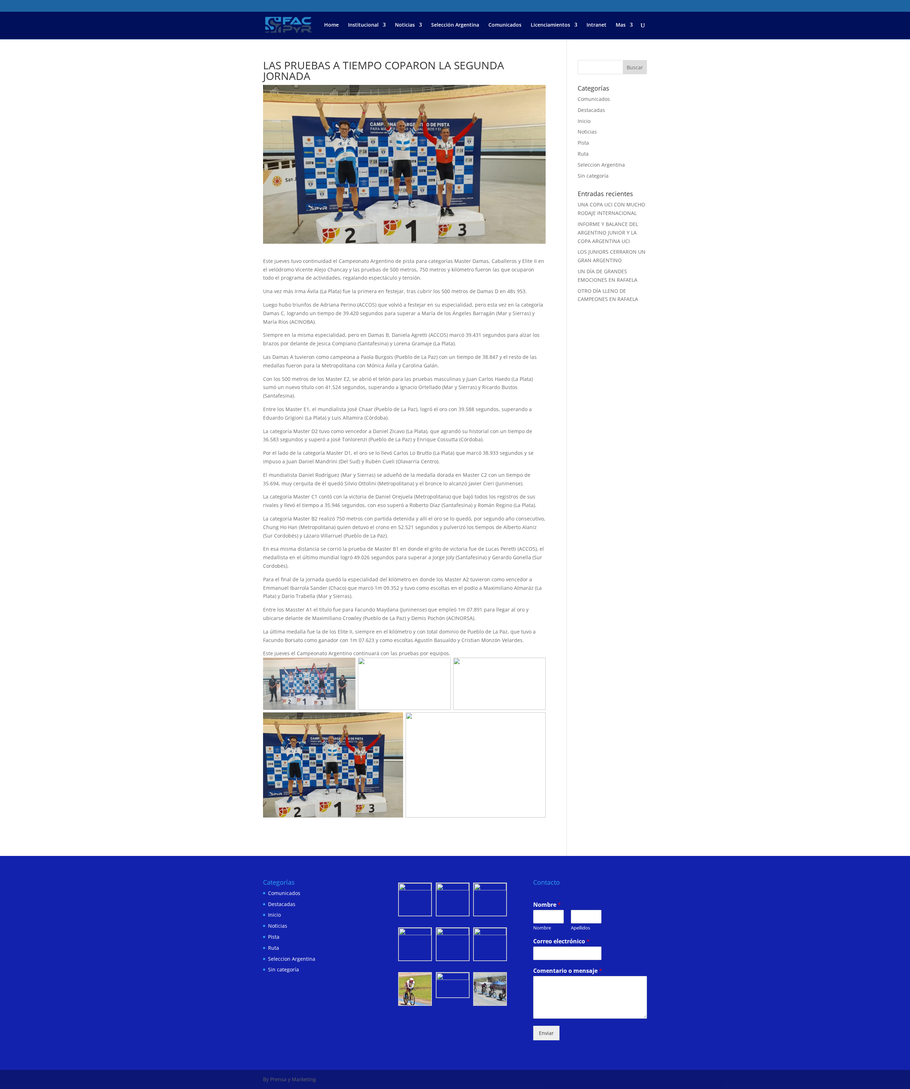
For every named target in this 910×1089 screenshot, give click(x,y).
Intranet (596, 25)
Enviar (546, 1033)
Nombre (547, 905)
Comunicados (504, 25)
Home (331, 25)
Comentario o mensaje (567, 971)
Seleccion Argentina (601, 164)
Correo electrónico (561, 941)
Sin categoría (593, 175)
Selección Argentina (455, 25)
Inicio (584, 121)
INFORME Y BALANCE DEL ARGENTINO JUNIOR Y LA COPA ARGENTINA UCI (608, 232)
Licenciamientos (550, 25)
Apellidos (580, 928)
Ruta (583, 153)
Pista (583, 142)
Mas (621, 25)
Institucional (363, 25)
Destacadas (591, 110)
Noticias (405, 25)
